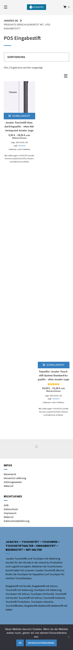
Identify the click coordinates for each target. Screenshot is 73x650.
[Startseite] (36, 7)
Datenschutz (11, 509)
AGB (6, 505)
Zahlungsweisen (13, 482)
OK (20, 642)
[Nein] (68, 637)
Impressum (10, 513)
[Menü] (10, 7)
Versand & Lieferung (15, 478)
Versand (21, 145)
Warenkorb (10, 474)
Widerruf (8, 486)
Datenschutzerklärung (41, 642)
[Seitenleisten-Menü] (66, 76)
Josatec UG (11, 20)
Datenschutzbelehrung (16, 521)
